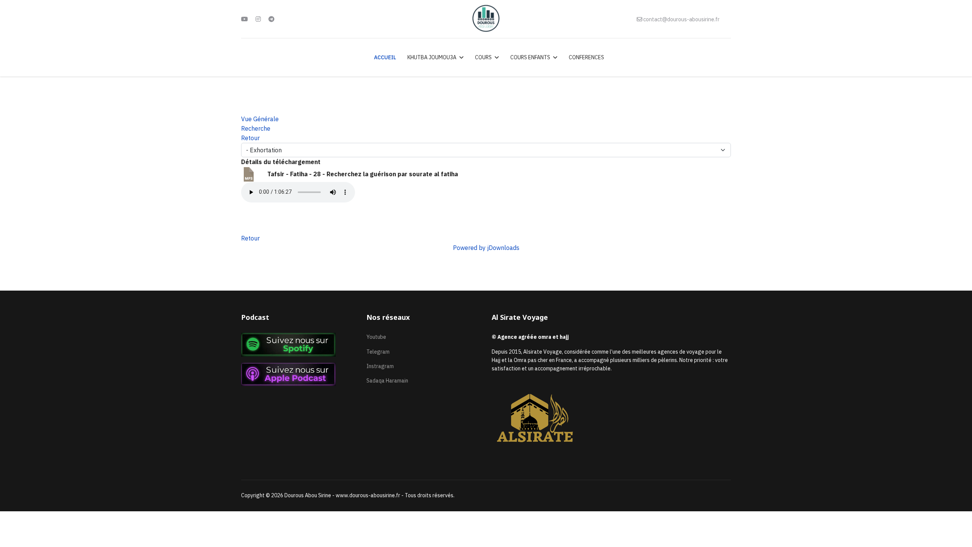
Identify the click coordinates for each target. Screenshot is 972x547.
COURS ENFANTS (530, 57)
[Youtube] (244, 19)
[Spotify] (298, 345)
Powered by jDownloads (486, 247)
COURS (483, 57)
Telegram (378, 351)
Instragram (380, 366)
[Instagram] (258, 19)
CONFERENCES (586, 57)
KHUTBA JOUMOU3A (431, 57)
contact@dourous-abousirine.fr (681, 19)
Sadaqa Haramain (387, 380)
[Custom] (271, 19)
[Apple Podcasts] (298, 374)
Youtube (376, 337)
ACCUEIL (385, 57)
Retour (250, 238)
